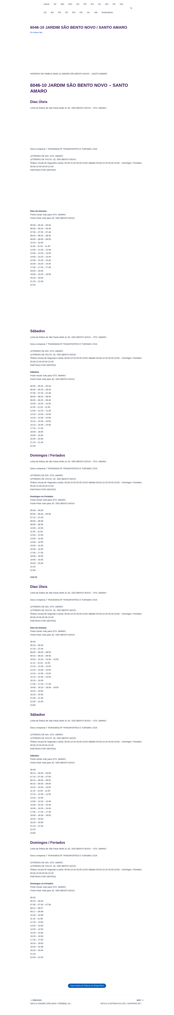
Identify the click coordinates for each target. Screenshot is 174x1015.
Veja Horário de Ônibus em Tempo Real (87, 986)
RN (73, 12)
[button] (131, 8)
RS (92, 4)
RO (81, 12)
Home (46, 4)
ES (77, 4)
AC (88, 12)
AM (95, 12)
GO (121, 4)
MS (106, 4)
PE (66, 12)
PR (85, 4)
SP (55, 4)
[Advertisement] (87, 54)
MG (62, 4)
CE (45, 12)
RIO (70, 4)
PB (59, 12)
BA (52, 12)
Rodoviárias (107, 12)
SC (99, 4)
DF (114, 4)
